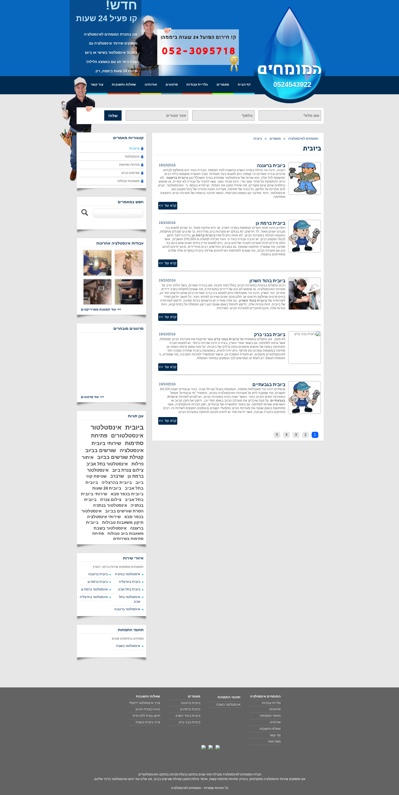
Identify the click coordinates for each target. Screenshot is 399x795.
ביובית (258, 138)
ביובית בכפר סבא (127, 494)
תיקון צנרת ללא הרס (146, 716)
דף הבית (244, 84)
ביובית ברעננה (271, 165)
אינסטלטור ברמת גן (94, 589)
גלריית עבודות (197, 84)
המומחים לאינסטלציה (303, 138)
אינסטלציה (132, 450)
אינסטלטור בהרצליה (94, 597)
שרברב (117, 476)
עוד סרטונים (90, 397)
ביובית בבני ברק (269, 334)
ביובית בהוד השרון (267, 280)
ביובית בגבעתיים (268, 384)
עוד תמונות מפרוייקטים (98, 309)
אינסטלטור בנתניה (110, 505)
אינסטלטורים (127, 436)
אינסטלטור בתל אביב (107, 464)
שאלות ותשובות (124, 84)
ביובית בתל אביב (129, 589)
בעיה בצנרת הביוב (147, 709)
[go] (84, 212)
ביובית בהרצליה (117, 482)
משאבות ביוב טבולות (125, 533)
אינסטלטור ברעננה (127, 609)
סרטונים (172, 84)
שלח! (113, 116)
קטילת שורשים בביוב (120, 457)
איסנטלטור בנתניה (127, 574)
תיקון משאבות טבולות (123, 522)
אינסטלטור (132, 156)
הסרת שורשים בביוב (124, 511)
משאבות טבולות (129, 181)
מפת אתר (274, 741)
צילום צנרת (110, 499)
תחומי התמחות (270, 716)
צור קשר (97, 84)
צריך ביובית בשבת (148, 722)
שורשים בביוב (130, 173)
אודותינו (151, 84)
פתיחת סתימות (129, 165)
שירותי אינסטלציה (104, 516)
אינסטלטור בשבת (110, 528)
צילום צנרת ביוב (128, 470)
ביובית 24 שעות (106, 488)
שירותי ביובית (106, 443)
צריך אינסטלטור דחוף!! (144, 703)
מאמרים (223, 84)
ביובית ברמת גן (270, 223)
